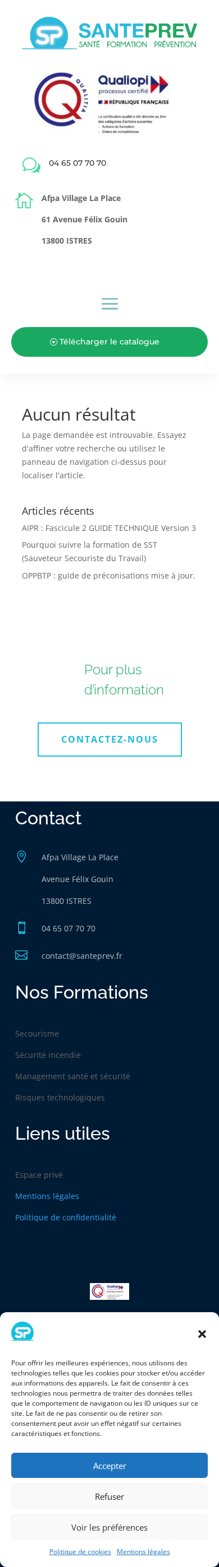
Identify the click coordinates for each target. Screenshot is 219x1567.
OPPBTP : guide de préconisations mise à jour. (108, 575)
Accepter (109, 1465)
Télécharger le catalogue (109, 342)
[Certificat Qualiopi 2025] (109, 133)
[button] (202, 1334)
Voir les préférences (109, 1527)
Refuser (109, 1496)
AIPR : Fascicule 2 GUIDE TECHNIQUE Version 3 (109, 528)
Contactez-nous (109, 739)
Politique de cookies (80, 1551)
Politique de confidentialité (65, 1217)
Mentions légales (143, 1551)
